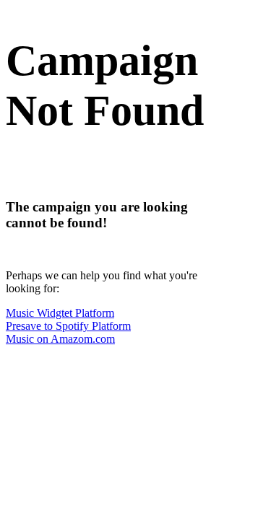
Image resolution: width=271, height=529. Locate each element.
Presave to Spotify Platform (68, 326)
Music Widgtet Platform (60, 313)
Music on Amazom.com (60, 339)
